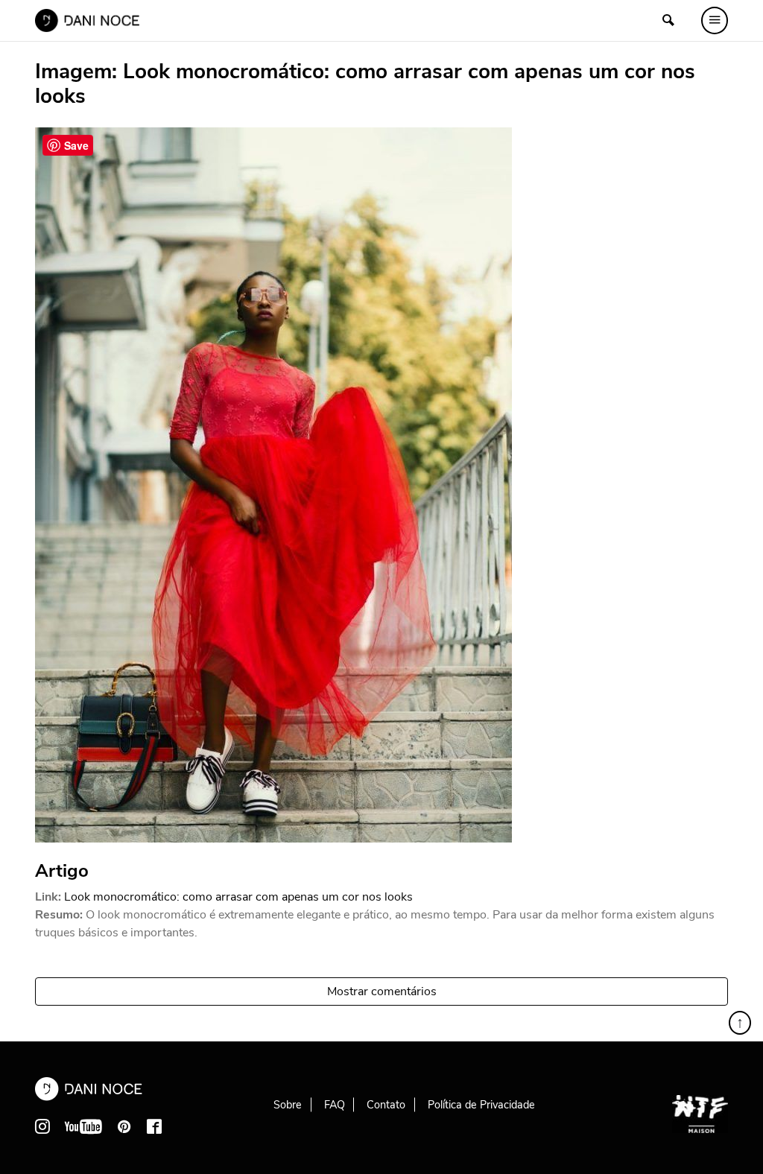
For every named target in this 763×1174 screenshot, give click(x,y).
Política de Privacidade (481, 1104)
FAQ (334, 1104)
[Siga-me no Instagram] (42, 1126)
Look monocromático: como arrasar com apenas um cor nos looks (238, 897)
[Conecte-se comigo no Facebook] (154, 1126)
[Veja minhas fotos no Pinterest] (124, 1126)
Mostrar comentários (382, 991)
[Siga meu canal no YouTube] (83, 1126)
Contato (386, 1104)
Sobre (287, 1104)
